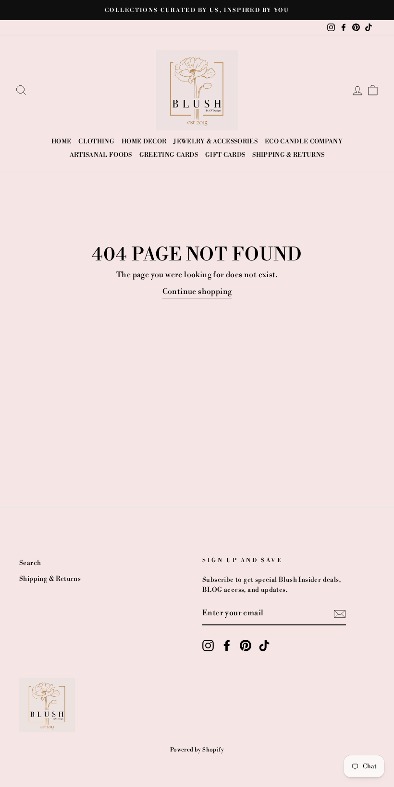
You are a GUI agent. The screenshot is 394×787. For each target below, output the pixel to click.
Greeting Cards (168, 155)
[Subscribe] (339, 614)
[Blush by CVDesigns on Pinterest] (245, 645)
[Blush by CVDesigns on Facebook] (227, 645)
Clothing (96, 141)
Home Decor (144, 141)
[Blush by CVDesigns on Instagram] (208, 645)
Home (61, 141)
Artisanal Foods (101, 155)
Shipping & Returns (288, 155)
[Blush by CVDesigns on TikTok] (264, 645)
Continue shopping (197, 291)
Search (30, 563)
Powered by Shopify (197, 749)
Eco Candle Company (304, 141)
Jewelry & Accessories (215, 141)
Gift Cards (225, 155)
